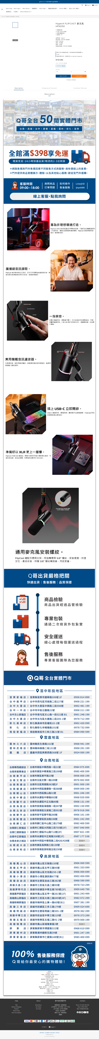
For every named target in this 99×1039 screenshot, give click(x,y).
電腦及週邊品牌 (52, 8)
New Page (9, 8)
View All (3, 16)
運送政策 (57, 1032)
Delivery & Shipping (16, 1007)
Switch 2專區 (63, 8)
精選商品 (8, 11)
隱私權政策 (42, 1032)
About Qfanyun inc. (25, 11)
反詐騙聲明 (47, 1032)
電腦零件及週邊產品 (10, 16)
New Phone (26, 8)
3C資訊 (16, 11)
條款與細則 (52, 1032)
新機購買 (34, 8)
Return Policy (16, 1010)
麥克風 (17, 16)
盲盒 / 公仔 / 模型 (73, 8)
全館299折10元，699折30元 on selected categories (69, 56)
